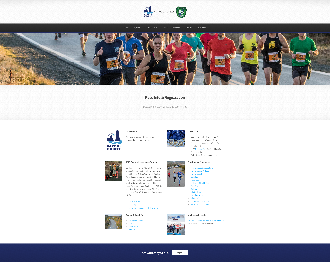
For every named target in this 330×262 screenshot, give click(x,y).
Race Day (194, 186)
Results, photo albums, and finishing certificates (206, 220)
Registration (195, 180)
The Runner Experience (172, 28)
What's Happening (198, 192)
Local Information (197, 195)
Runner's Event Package (200, 171)
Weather (132, 230)
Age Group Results (135, 205)
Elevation (132, 223)
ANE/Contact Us (203, 28)
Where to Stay (196, 198)
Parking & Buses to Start (200, 201)
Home (126, 28)
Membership (200, 149)
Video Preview (134, 227)
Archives (188, 28)
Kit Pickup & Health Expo (200, 183)
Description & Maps (136, 220)
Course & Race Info (151, 28)
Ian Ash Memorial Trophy (200, 204)
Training (194, 189)
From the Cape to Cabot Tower (202, 168)
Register (137, 28)
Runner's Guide (197, 174)
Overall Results (134, 202)
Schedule (194, 177)
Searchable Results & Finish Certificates (143, 208)
